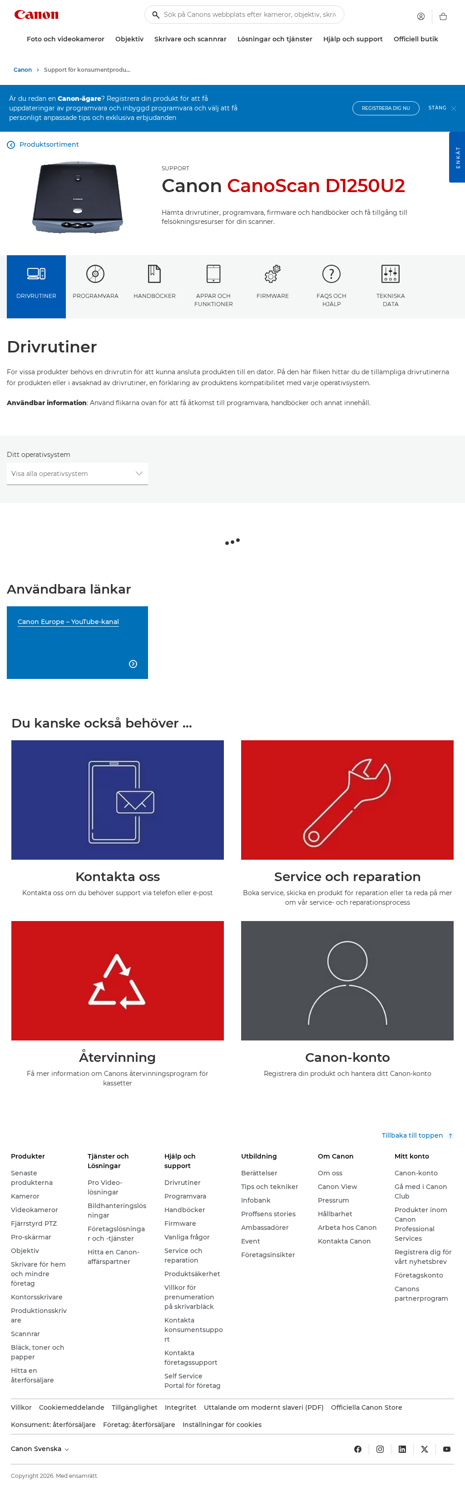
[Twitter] (424, 1449)
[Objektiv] (147, 39)
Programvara (96, 295)
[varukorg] (443, 16)
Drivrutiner (36, 295)
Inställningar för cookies (222, 1425)
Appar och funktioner (213, 299)
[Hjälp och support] (386, 39)
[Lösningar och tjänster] (316, 39)
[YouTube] (446, 1449)
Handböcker (155, 295)
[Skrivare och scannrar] (230, 39)
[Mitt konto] (421, 16)
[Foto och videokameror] (108, 39)
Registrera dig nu (386, 108)
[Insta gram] (380, 1449)
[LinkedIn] (402, 1449)
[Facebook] (357, 1449)
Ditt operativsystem (38, 455)
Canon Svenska (37, 1449)
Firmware (273, 295)
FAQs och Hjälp (331, 299)
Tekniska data (390, 299)
